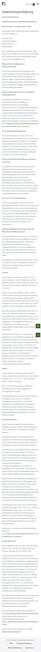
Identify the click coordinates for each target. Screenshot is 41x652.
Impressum (29, 648)
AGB (11, 643)
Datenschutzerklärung (24, 643)
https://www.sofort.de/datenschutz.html (19, 534)
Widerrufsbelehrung (15, 648)
